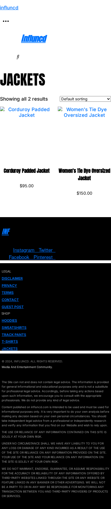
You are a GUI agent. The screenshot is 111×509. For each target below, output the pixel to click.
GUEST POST (13, 307)
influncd (9, 8)
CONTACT (10, 300)
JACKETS (10, 348)
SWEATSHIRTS (14, 327)
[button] (5, 21)
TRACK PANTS (14, 335)
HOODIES (9, 320)
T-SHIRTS (10, 341)
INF (5, 231)
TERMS (8, 292)
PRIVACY (9, 285)
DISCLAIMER (12, 278)
